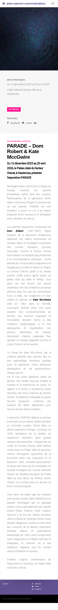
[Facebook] (36, 584)
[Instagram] (36, 589)
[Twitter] (35, 586)
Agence (5, 584)
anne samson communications (25, 3)
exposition (26, 141)
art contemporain (14, 141)
